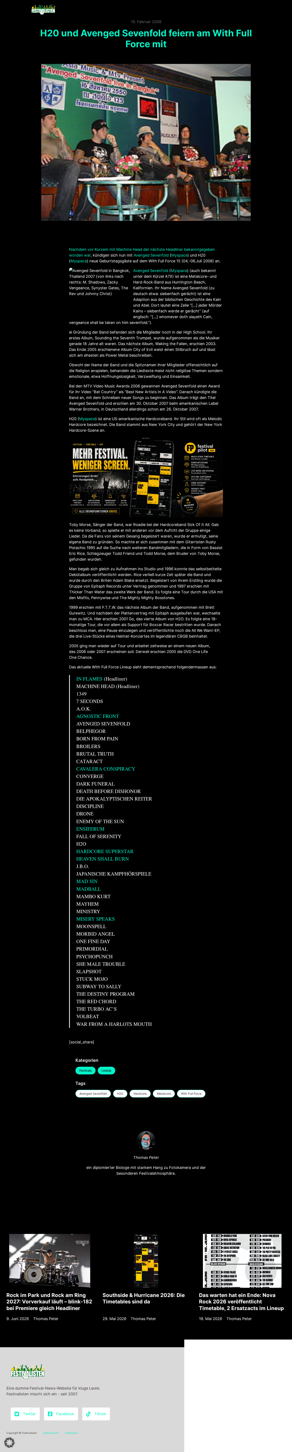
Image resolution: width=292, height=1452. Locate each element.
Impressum (71, 1432)
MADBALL (88, 888)
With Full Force (191, 1093)
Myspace (179, 255)
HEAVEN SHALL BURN (102, 858)
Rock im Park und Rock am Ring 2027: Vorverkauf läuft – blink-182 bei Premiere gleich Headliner (49, 1301)
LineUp (106, 1070)
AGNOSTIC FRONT (97, 716)
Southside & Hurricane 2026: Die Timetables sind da (144, 1298)
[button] (9, 1442)
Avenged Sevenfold (151, 255)
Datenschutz (51, 1432)
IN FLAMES (89, 678)
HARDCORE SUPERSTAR (105, 851)
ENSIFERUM (90, 828)
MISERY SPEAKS (95, 918)
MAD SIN (86, 881)
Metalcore (164, 1093)
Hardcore (140, 1093)
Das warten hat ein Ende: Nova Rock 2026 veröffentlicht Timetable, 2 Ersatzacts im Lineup (241, 1301)
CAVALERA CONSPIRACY (105, 768)
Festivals (85, 1070)
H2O (120, 1093)
